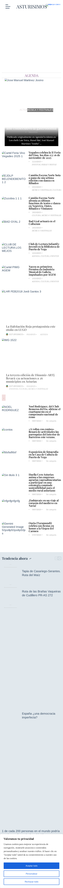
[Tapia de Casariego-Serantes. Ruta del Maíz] (10, 573)
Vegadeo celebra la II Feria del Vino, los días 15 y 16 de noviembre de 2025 (45, 155)
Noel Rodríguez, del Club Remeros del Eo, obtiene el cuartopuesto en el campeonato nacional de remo (45, 412)
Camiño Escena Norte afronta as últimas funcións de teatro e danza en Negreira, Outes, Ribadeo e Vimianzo (45, 203)
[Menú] (7, 6)
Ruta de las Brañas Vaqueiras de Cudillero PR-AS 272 (41, 593)
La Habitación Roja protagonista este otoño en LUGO (31, 328)
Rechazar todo (31, 881)
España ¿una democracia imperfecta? (38, 715)
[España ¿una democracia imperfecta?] (10, 715)
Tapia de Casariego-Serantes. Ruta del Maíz (41, 573)
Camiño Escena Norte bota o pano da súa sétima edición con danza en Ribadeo (45, 179)
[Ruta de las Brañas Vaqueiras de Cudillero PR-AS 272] (10, 593)
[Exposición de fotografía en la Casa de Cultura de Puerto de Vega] (14, 460)
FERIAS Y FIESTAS (48, 164)
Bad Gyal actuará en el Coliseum (42, 222)
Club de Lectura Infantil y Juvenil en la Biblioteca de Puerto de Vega (44, 246)
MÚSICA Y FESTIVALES (40, 110)
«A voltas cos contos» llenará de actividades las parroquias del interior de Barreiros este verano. (44, 433)
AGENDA (35, 256)
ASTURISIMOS (16, 334)
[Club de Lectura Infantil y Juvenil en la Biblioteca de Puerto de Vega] (14, 252)
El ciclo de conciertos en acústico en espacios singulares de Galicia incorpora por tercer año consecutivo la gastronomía (32, 121)
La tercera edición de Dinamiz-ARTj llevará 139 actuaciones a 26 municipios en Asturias (30, 378)
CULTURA (56, 190)
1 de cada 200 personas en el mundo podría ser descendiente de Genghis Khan (31, 833)
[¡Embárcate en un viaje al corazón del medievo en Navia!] (14, 508)
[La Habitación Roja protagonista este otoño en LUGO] (31, 306)
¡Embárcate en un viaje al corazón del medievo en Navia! (44, 503)
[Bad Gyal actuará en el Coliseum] (14, 229)
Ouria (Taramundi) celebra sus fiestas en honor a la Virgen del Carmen (41, 527)
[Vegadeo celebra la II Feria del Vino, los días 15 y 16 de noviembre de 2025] (14, 160)
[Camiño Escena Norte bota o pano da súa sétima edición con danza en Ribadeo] (14, 183)
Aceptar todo (32, 866)
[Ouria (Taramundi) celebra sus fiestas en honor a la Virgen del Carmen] (14, 531)
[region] (31, 861)
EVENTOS (36, 164)
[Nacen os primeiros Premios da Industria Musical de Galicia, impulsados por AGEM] (14, 275)
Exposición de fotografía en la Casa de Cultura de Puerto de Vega (43, 454)
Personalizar (31, 874)
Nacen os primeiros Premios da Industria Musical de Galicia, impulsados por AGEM (42, 270)
